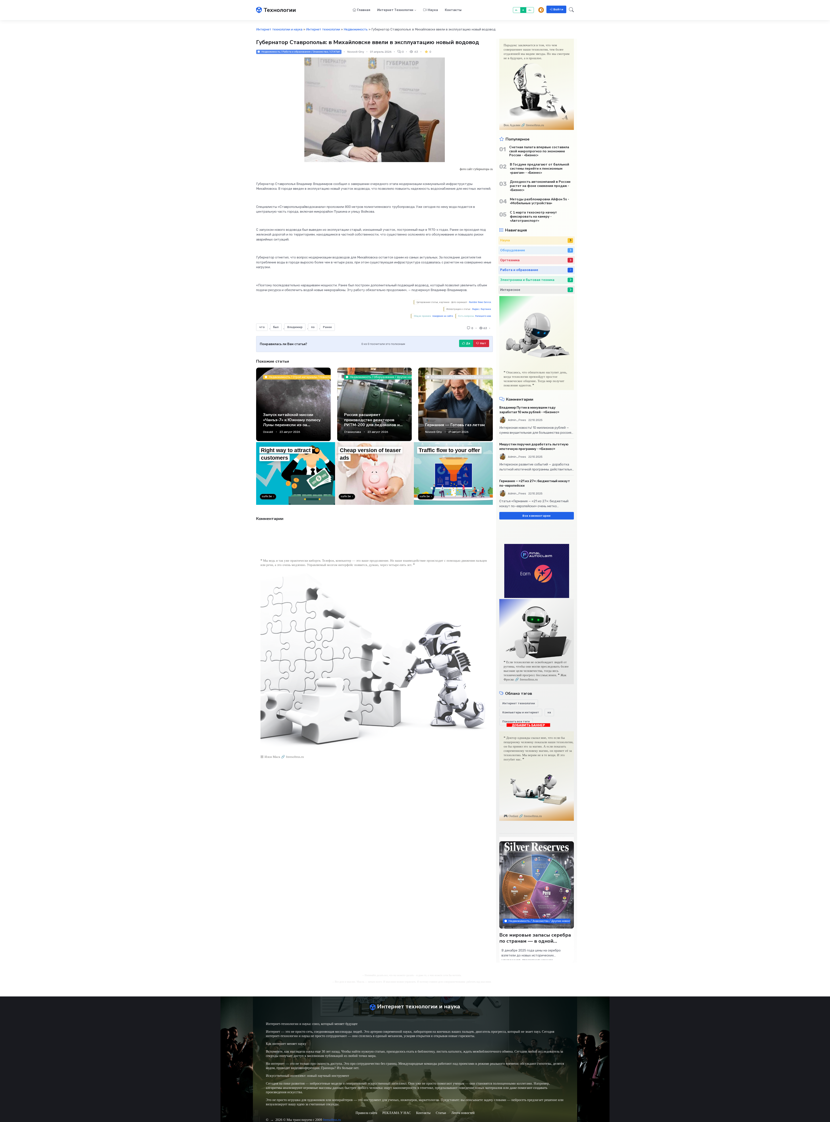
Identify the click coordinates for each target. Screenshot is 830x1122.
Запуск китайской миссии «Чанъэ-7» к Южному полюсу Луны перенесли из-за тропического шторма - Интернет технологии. (292, 425)
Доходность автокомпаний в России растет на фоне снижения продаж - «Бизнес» (540, 186)
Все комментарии (536, 515)
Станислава (352, 432)
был (276, 327)
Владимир (294, 327)
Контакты (453, 10)
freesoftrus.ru (332, 1120)
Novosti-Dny (433, 432)
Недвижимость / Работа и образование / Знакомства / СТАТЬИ (301, 51)
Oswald (268, 432)
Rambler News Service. (480, 302)
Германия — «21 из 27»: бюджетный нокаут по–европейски (534, 483)
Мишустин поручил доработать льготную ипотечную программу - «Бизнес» (533, 446)
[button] (570, 10)
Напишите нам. (483, 316)
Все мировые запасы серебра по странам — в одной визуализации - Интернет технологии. (535, 944)
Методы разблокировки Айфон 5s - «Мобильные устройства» (539, 201)
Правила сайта (366, 1113)
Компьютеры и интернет (520, 712)
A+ (530, 10)
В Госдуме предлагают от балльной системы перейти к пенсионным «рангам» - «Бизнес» (539, 169)
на (549, 712)
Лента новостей (463, 1113)
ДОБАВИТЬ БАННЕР (528, 725)
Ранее (327, 327)
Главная (363, 10)
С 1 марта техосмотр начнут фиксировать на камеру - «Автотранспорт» (533, 216)
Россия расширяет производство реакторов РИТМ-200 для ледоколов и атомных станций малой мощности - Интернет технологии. (372, 427)
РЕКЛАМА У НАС (396, 1113)
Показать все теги (516, 721)
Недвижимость (356, 29)
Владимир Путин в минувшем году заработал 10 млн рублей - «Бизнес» (529, 410)
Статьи (441, 1113)
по (312, 327)
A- (516, 10)
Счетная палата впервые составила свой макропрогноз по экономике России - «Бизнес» (539, 151)
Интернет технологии (395, 10)
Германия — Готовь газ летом (455, 425)
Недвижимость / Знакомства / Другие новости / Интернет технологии (539, 921)
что (262, 327)
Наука (433, 10)
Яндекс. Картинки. (482, 309)
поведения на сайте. (442, 316)
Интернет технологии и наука (279, 29)
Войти (558, 9)
